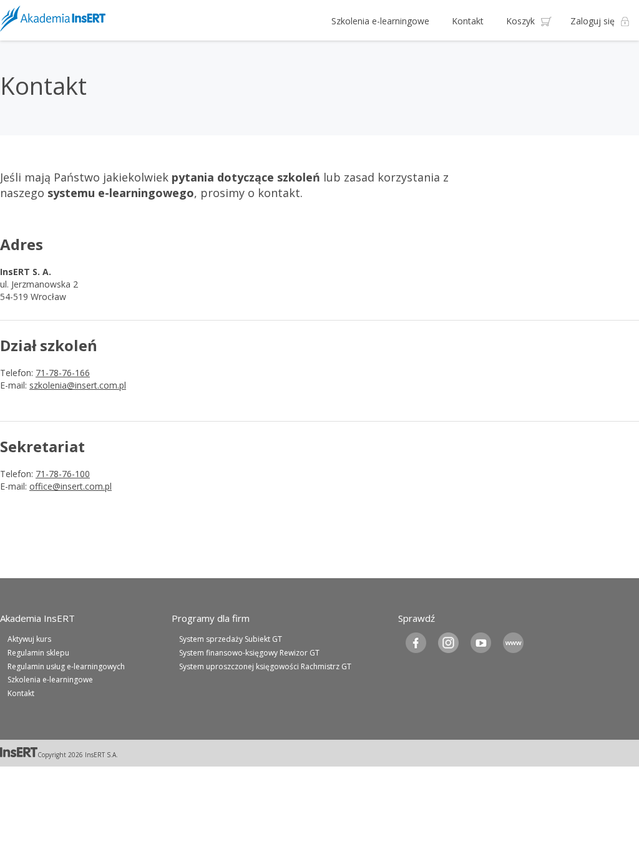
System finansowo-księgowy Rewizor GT (249, 652)
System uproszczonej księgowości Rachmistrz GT (265, 666)
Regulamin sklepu (38, 652)
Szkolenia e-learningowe (380, 21)
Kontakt (468, 21)
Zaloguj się (592, 21)
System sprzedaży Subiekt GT (230, 639)
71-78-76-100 (63, 474)
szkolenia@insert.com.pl (77, 385)
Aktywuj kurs (29, 639)
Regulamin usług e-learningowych (66, 666)
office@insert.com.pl (70, 486)
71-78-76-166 (63, 373)
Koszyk (520, 21)
